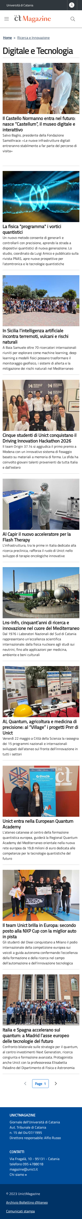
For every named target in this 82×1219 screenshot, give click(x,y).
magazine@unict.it (24, 1169)
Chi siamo (17, 1174)
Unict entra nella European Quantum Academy (38, 823)
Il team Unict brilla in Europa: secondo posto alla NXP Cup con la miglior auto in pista (39, 931)
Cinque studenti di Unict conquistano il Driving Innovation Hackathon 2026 (40, 438)
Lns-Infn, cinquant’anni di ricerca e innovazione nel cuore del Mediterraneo (41, 625)
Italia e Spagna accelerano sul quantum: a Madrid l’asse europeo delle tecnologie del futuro (36, 1035)
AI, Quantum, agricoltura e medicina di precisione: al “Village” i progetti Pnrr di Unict (40, 727)
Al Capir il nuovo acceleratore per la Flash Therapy (37, 536)
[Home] (27, 19)
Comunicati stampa (20, 1211)
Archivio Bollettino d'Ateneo (27, 1202)
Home (7, 37)
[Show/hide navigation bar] (6, 19)
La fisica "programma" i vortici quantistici (32, 229)
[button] (72, 19)
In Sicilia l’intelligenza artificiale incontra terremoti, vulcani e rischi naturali (35, 336)
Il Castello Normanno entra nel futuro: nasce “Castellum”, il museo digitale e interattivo (39, 124)
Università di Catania (20, 5)
